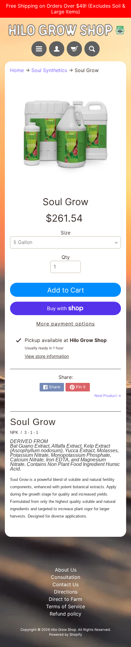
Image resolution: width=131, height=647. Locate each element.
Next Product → (107, 395)
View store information (47, 356)
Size (65, 233)
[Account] (56, 48)
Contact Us (65, 584)
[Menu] (39, 48)
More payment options (65, 324)
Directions (65, 592)
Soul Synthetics (49, 70)
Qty (66, 257)
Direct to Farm (65, 599)
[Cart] (74, 48)
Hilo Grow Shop (63, 629)
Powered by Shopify (65, 634)
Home (17, 70)
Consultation (65, 577)
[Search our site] (92, 48)
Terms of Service (65, 606)
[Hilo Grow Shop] (65, 29)
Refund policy (65, 614)
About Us (65, 570)
